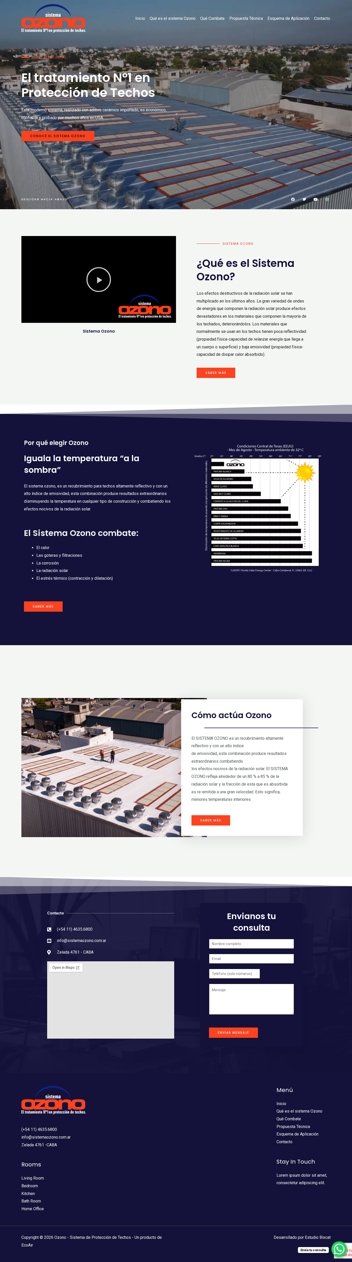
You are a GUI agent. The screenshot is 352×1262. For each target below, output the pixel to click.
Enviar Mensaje (233, 1032)
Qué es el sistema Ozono (173, 18)
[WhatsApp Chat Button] (339, 1249)
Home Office (32, 1208)
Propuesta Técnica (246, 18)
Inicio (140, 18)
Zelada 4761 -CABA (39, 1144)
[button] (99, 279)
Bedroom (29, 1185)
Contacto (322, 18)
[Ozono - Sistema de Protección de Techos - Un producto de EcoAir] (53, 18)
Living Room (32, 1178)
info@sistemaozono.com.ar (46, 1137)
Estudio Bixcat (318, 1237)
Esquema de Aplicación (288, 18)
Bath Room (31, 1201)
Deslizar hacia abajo (44, 199)
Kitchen (28, 1193)
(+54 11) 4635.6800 (39, 1129)
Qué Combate (212, 18)
